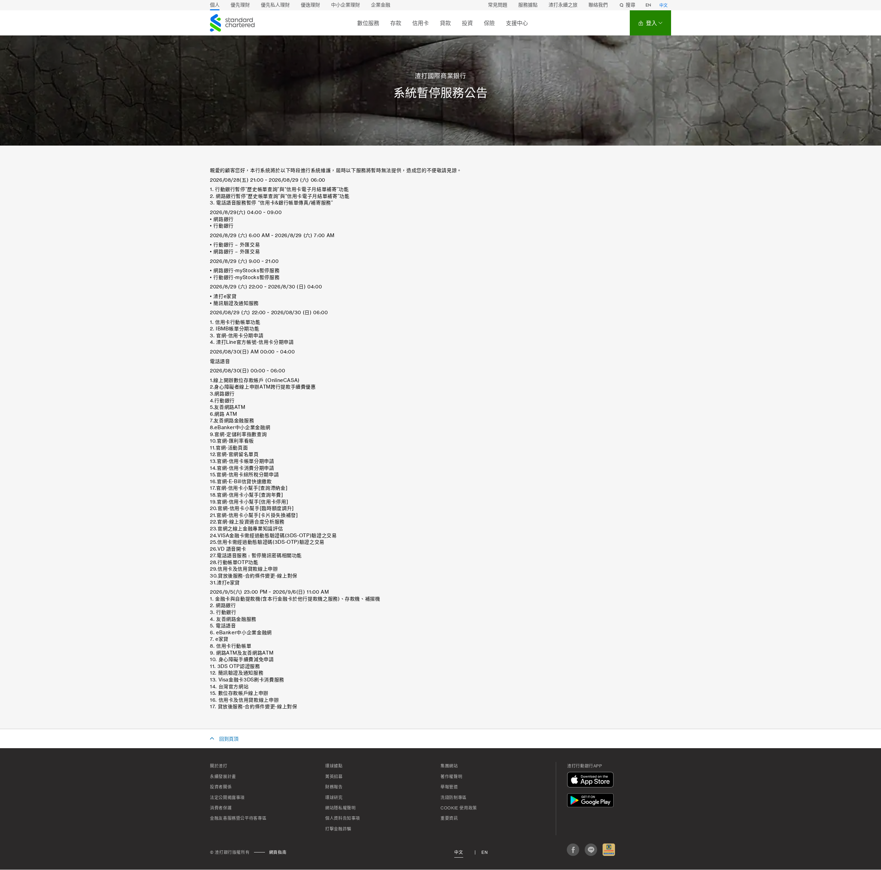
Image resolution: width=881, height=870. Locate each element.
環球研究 (334, 798)
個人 (215, 5)
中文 (663, 5)
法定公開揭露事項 (227, 798)
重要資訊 (449, 818)
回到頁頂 (228, 739)
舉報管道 (449, 787)
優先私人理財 (275, 5)
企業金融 (380, 5)
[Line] (591, 850)
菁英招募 (334, 777)
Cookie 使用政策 (458, 808)
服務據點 (528, 5)
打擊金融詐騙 (338, 829)
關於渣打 (218, 766)
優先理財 (240, 5)
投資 (467, 23)
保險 (489, 23)
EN (648, 5)
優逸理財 (310, 5)
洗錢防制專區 (453, 798)
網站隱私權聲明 (340, 808)
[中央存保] (609, 850)
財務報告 (334, 787)
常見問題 (497, 5)
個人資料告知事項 (342, 818)
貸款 (445, 23)
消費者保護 (221, 808)
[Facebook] (573, 850)
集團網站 (449, 766)
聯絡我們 (598, 5)
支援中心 (517, 23)
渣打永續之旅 (563, 5)
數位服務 (368, 23)
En (484, 852)
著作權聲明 (451, 777)
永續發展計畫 (223, 777)
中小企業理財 (345, 5)
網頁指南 (278, 852)
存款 (395, 23)
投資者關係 (221, 787)
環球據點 (334, 766)
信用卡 (420, 23)
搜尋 (630, 5)
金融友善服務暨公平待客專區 (238, 818)
